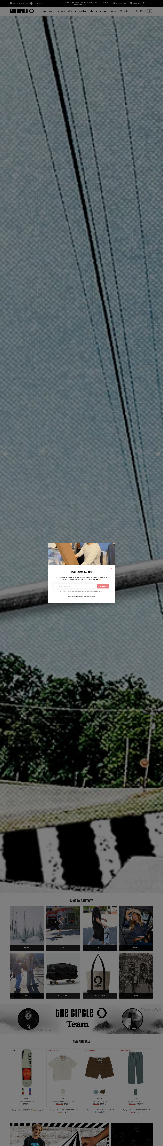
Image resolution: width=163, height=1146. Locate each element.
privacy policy (98, 591)
